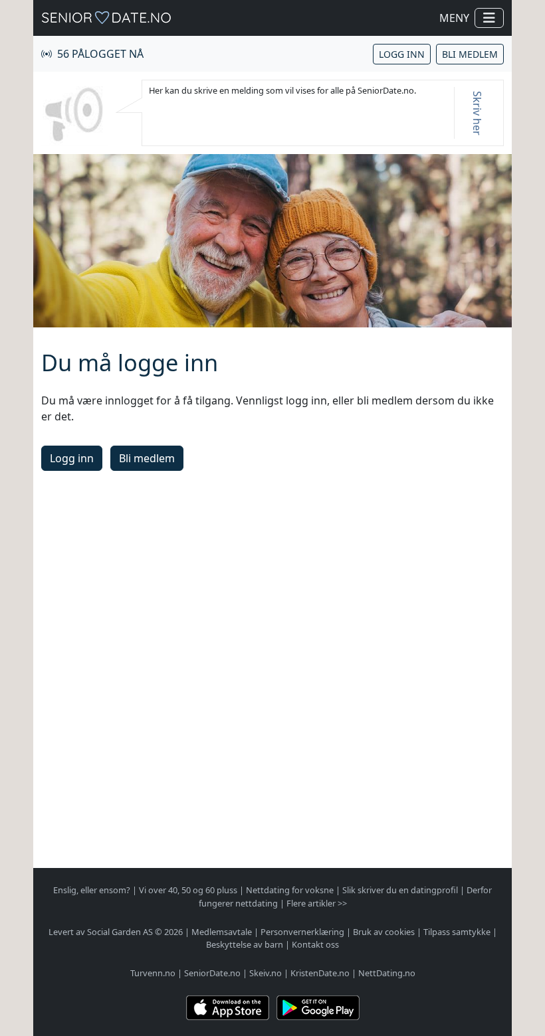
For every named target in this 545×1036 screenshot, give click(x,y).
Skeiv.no (265, 973)
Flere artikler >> (316, 903)
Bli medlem (470, 54)
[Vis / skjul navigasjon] (489, 18)
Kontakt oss (315, 944)
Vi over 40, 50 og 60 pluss (188, 890)
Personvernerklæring (302, 932)
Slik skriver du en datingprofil (400, 890)
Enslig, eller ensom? (91, 890)
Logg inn (402, 54)
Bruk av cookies (384, 932)
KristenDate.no (320, 973)
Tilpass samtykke (456, 932)
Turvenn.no (152, 973)
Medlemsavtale (221, 932)
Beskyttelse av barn (244, 944)
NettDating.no (386, 973)
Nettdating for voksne (290, 890)
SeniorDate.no (212, 973)
